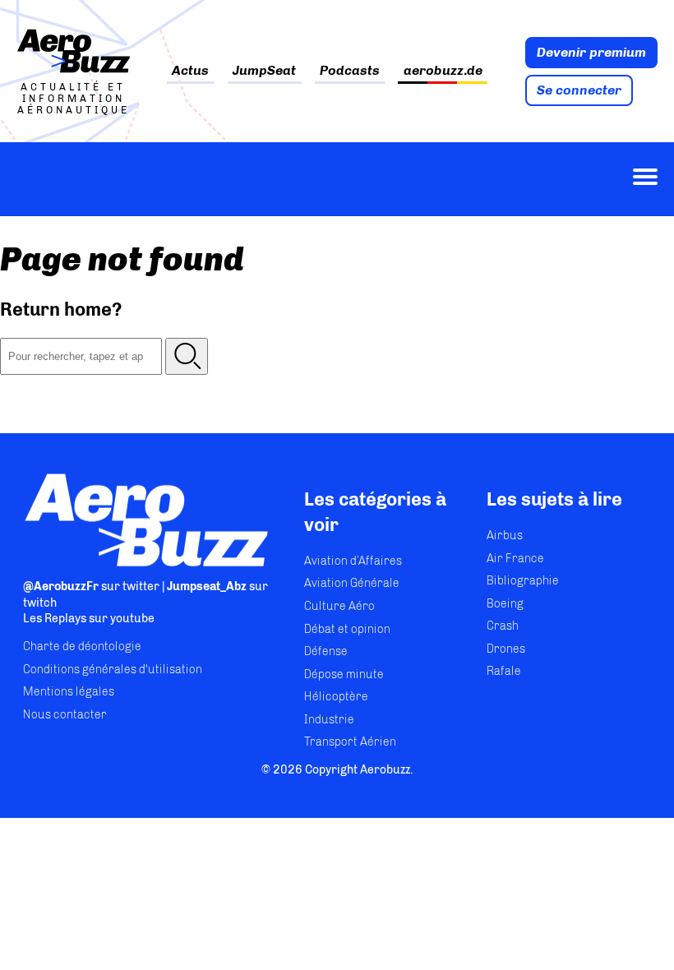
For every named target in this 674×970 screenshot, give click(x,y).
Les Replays (54, 619)
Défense (326, 651)
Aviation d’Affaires (353, 561)
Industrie (329, 720)
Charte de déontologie (82, 647)
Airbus (505, 536)
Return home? (61, 309)
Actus (190, 71)
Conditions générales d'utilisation (112, 670)
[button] (186, 356)
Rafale (504, 671)
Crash (503, 626)
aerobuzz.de (443, 71)
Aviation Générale (351, 583)
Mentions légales (68, 692)
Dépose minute (344, 674)
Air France (515, 559)
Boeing (505, 604)
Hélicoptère (336, 697)
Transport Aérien (350, 742)
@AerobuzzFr (61, 587)
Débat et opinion (347, 629)
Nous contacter (65, 715)
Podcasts (350, 71)
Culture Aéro (339, 606)
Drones (506, 649)
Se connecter (579, 90)
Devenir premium (591, 52)
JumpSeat (264, 71)
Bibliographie (523, 581)
